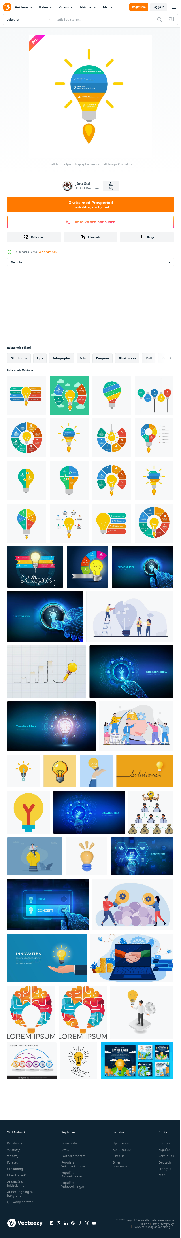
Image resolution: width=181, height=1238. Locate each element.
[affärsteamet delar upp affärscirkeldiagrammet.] (129, 616)
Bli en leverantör (118, 1164)
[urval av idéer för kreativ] (141, 1012)
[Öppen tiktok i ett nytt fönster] (80, 1223)
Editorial (85, 7)
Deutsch (161, 1162)
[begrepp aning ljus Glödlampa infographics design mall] (87, 567)
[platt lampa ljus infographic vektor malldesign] (26, 395)
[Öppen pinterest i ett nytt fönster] (73, 1223)
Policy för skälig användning (148, 1227)
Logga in (158, 7)
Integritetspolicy (160, 1224)
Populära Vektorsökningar (72, 1164)
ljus (40, 358)
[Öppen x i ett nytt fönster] (87, 1223)
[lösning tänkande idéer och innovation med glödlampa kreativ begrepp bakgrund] (144, 771)
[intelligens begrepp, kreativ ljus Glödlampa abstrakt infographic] (35, 567)
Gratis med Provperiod (90, 204)
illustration (127, 358)
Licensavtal (68, 1143)
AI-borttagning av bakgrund (20, 1194)
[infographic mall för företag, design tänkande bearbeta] (32, 1060)
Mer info (16, 262)
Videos (64, 7)
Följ (110, 188)
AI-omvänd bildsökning (16, 1183)
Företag (12, 1162)
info (83, 358)
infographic (61, 358)
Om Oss (117, 1156)
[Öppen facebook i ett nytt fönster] (51, 1223)
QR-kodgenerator (20, 1202)
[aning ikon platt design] (23, 771)
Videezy (12, 1156)
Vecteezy (13, 1149)
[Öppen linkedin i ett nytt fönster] (66, 1223)
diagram (102, 358)
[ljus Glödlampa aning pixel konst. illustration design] (59, 771)
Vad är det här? (48, 252)
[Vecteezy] (7, 7)
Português (163, 1156)
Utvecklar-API (17, 1175)
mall (148, 358)
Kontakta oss (120, 1149)
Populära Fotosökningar (70, 1174)
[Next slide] (163, 358)
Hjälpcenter (119, 1143)
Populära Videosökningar (71, 1185)
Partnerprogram (72, 1156)
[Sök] (159, 19)
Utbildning (15, 1169)
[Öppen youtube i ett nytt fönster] (94, 1223)
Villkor (141, 1224)
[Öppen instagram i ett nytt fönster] (58, 1223)
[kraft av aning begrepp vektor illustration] (150, 812)
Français (161, 1169)
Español (161, 1149)
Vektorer (21, 7)
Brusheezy (15, 1143)
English (160, 1143)
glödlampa (19, 358)
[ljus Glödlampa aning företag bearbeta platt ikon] (28, 812)
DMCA (64, 1149)
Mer (106, 7)
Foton (43, 7)
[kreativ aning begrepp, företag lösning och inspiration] (132, 904)
